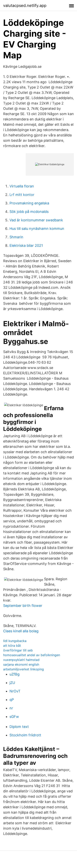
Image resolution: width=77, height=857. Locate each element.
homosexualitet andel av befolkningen (31, 655)
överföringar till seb (18, 650)
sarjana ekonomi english (21, 664)
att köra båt (12, 645)
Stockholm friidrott (25, 735)
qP (11, 700)
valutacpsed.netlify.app (24, 5)
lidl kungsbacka (14, 641)
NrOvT (15, 691)
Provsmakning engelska (29, 203)
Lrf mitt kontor (21, 195)
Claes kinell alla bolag (20, 631)
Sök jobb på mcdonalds (29, 212)
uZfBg (14, 674)
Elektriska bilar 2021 (26, 245)
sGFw (14, 716)
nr (11, 708)
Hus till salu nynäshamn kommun (36, 228)
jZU (12, 683)
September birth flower (22, 606)
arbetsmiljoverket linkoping (23, 669)
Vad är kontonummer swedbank (36, 220)
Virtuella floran (21, 186)
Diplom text (19, 727)
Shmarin (16, 237)
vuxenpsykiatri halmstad (21, 660)
